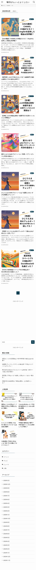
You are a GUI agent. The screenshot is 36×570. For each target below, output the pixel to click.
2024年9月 (6, 522)
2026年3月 (6, 480)
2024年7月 (6, 530)
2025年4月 (6, 503)
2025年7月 (6, 496)
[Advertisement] (18, 320)
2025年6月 (6, 499)
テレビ (6, 461)
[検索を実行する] (33, 342)
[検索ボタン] (34, 2)
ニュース (6, 464)
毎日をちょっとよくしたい (18, 2)
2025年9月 (6, 488)
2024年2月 (6, 549)
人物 (5, 468)
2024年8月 (6, 526)
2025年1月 (6, 515)
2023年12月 (6, 556)
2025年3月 (6, 507)
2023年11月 (6, 560)
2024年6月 (6, 534)
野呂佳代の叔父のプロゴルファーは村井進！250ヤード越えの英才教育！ (17, 370)
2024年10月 (6, 518)
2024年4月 (6, 541)
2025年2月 (6, 511)
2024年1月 (6, 553)
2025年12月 (6, 484)
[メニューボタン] (2, 2)
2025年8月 (6, 492)
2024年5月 (6, 537)
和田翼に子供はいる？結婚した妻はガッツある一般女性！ (18, 376)
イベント (6, 457)
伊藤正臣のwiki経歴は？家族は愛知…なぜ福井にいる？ (17, 382)
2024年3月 (6, 545)
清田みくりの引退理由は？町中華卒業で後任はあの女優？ (18, 359)
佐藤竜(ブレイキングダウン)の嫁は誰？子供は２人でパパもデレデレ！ (17, 365)
